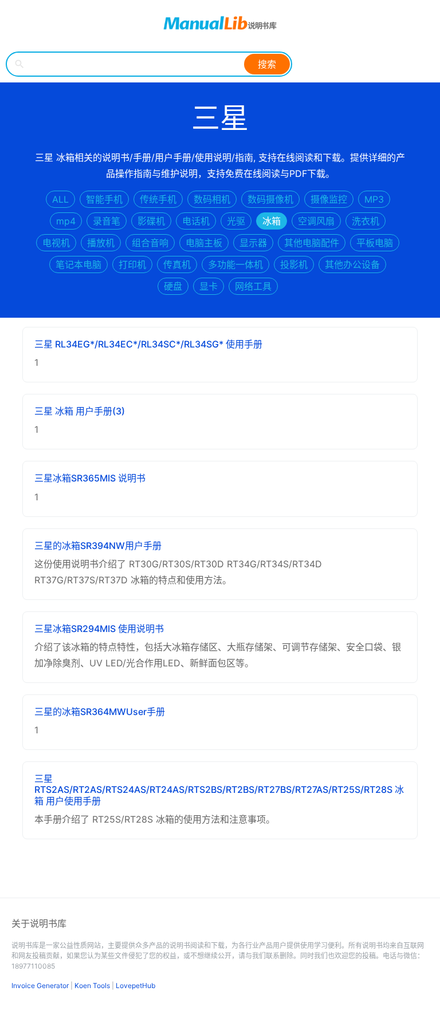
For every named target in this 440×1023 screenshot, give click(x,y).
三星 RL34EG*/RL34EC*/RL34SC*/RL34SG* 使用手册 (148, 344)
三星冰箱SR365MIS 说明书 (90, 478)
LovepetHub (135, 985)
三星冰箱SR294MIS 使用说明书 (99, 628)
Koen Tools (92, 985)
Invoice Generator (40, 985)
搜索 (267, 64)
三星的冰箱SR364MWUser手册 (99, 711)
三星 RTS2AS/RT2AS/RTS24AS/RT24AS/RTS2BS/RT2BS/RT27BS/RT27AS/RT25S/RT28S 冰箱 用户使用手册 (219, 789)
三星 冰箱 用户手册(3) (79, 411)
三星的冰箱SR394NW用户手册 (98, 545)
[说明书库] (220, 23)
